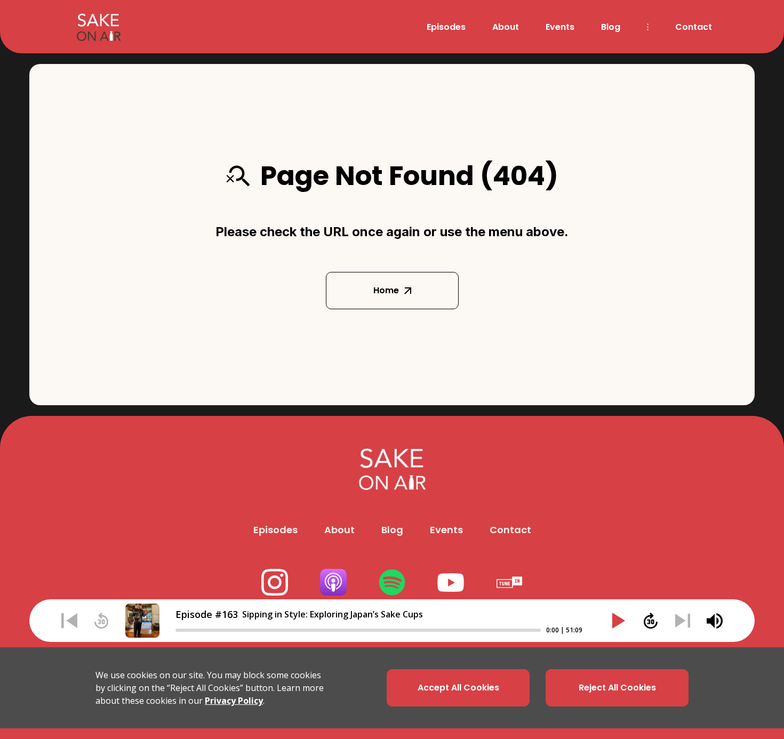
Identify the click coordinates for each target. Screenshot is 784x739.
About (505, 27)
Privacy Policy (234, 700)
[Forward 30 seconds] (651, 621)
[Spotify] (392, 582)
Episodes (446, 27)
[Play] (619, 621)
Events (560, 27)
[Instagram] (274, 582)
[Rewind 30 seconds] (101, 621)
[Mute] (715, 621)
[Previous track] (69, 621)
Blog (610, 27)
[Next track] (683, 621)
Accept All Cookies (458, 687)
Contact (693, 27)
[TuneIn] (509, 582)
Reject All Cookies (617, 687)
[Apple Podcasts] (333, 582)
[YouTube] (450, 582)
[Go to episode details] (142, 621)
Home (386, 290)
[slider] (358, 630)
